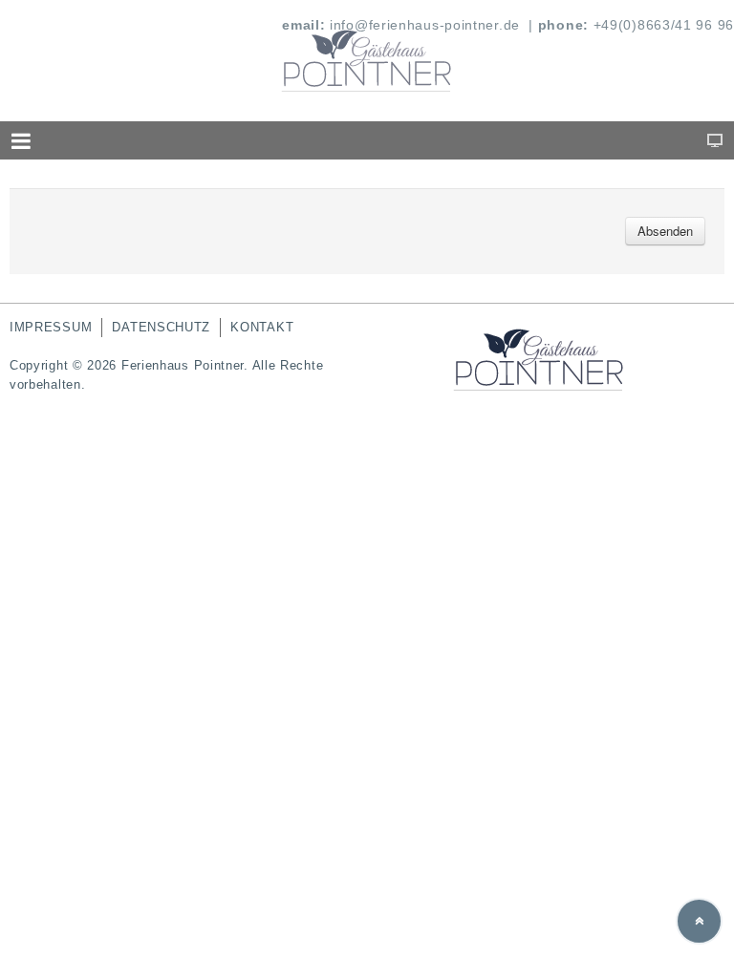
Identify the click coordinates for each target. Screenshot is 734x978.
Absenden (665, 231)
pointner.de (482, 24)
